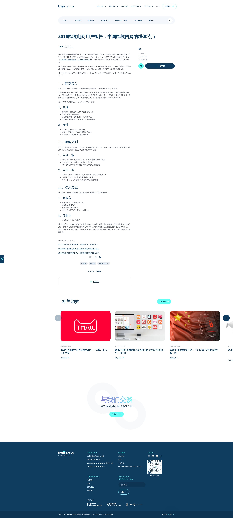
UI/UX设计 (78, 20)
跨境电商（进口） (103, 263)
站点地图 (164, 514)
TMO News (137, 20)
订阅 (122, 492)
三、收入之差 (142, 59)
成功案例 (121, 456)
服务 (88, 483)
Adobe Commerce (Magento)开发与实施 (100, 463)
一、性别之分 (142, 53)
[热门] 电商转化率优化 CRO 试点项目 (130, 466)
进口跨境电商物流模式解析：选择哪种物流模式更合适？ (78, 253)
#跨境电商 (98, 271)
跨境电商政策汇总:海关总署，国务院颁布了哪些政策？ (78, 245)
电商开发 (91, 20)
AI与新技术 (105, 20)
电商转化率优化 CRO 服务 (95, 456)
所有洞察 (162, 301)
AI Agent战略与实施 (93, 459)
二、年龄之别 (142, 56)
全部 (64, 20)
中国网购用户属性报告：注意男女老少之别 (75, 60)
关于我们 (90, 480)
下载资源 (121, 463)
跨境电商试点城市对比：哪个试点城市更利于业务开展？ (78, 249)
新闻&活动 (90, 487)
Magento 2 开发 (121, 20)
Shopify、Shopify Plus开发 (96, 466)
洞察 (119, 459)
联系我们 (90, 490)
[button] (170, 6)
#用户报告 (91, 271)
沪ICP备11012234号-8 (107, 514)
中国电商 (83, 263)
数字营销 (92, 263)
